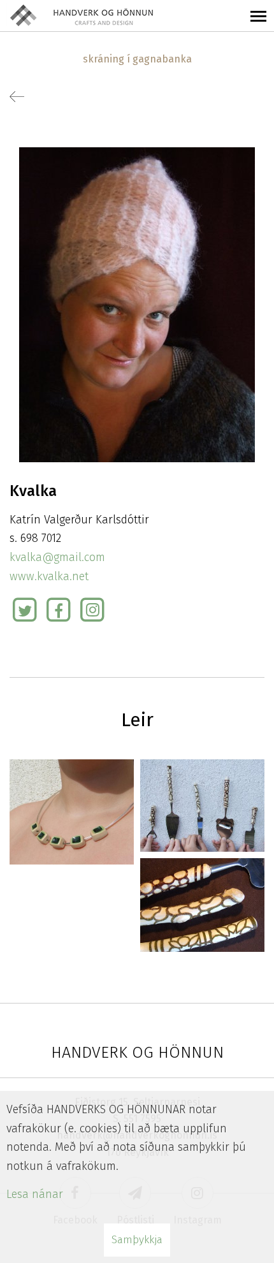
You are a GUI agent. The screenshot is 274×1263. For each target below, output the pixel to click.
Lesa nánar (34, 1194)
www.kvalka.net (49, 576)
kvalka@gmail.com (57, 557)
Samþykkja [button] (137, 1239)
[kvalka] (137, 304)
